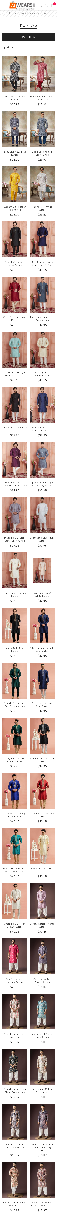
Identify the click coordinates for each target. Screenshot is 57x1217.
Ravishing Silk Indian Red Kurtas (42, 98)
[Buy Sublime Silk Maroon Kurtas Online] (42, 791)
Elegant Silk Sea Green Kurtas (14, 760)
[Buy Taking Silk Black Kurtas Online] (14, 625)
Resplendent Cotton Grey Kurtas (42, 1036)
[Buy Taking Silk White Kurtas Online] (42, 184)
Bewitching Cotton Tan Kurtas (42, 1091)
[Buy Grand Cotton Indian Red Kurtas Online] (14, 1180)
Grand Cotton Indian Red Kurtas (14, 1204)
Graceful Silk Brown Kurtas (14, 319)
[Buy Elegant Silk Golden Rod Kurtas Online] (14, 184)
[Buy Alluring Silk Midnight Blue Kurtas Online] (42, 625)
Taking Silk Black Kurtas (15, 650)
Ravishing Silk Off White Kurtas (42, 594)
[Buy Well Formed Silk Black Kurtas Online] (14, 239)
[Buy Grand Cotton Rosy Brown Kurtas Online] (14, 1011)
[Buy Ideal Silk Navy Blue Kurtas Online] (14, 129)
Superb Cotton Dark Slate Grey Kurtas (14, 1091)
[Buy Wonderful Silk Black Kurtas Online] (42, 736)
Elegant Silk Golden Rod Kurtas (14, 208)
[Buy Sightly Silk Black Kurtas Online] (14, 74)
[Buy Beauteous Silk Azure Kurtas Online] (42, 515)
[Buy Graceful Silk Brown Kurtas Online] (14, 295)
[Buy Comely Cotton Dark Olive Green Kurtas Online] (42, 1180)
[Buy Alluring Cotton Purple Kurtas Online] (42, 956)
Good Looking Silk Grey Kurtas (42, 153)
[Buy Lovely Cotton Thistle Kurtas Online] (42, 901)
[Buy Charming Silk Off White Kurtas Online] (42, 350)
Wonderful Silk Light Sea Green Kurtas (15, 870)
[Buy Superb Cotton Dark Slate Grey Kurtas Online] (14, 1067)
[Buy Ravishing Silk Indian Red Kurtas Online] (42, 74)
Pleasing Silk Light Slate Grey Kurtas (14, 539)
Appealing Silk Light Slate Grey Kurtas (42, 484)
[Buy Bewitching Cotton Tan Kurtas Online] (42, 1067)
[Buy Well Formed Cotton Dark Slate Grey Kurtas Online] (42, 1122)
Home (12, 13)
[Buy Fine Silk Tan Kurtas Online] (42, 846)
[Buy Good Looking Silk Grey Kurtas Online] (42, 129)
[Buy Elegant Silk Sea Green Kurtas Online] (14, 736)
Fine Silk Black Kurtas (14, 427)
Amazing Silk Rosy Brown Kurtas (14, 925)
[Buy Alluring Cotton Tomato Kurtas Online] (14, 956)
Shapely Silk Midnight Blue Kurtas (14, 815)
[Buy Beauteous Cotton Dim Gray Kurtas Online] (14, 1122)
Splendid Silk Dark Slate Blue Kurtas (42, 429)
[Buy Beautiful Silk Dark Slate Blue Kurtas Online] (42, 239)
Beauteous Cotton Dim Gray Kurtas (15, 1146)
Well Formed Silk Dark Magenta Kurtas (15, 484)
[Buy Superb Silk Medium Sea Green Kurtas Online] (14, 681)
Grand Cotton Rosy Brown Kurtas (15, 1036)
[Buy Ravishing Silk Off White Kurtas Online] (42, 570)
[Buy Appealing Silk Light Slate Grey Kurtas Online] (42, 460)
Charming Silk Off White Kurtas (42, 374)
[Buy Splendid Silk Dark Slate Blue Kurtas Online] (42, 405)
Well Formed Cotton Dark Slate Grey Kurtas (42, 1147)
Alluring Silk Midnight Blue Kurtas (42, 650)
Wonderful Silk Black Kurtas (42, 760)
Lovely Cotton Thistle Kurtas (42, 925)
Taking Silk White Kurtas (42, 208)
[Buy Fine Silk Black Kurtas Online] (14, 405)
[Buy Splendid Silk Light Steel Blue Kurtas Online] (14, 350)
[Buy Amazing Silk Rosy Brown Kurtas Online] (14, 901)
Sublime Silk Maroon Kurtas (42, 815)
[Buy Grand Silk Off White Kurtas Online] (14, 570)
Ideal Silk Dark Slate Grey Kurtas (42, 319)
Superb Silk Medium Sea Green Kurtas (14, 705)
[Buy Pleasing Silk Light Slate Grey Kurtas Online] (14, 515)
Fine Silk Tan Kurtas (42, 868)
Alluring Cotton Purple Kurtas (42, 980)
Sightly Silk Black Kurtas (15, 98)
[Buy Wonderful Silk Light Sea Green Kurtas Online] (14, 846)
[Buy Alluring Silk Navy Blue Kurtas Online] (42, 681)
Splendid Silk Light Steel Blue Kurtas (15, 374)
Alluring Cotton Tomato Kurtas (15, 980)
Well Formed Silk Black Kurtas (15, 264)
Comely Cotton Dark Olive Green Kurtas (42, 1204)
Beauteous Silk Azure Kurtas (42, 539)
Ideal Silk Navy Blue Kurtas (14, 153)
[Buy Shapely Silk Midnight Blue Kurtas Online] (14, 791)
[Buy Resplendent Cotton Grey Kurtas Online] (42, 1011)
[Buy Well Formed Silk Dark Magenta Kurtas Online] (14, 460)
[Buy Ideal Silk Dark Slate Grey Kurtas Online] (42, 295)
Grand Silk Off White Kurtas (15, 594)
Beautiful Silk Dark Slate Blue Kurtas (42, 264)
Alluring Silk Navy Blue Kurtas (42, 705)
